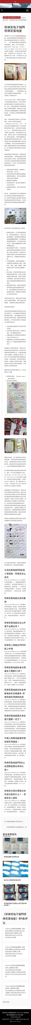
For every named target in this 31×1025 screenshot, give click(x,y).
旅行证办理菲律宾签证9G (12, 880)
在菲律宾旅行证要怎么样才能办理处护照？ (15, 904)
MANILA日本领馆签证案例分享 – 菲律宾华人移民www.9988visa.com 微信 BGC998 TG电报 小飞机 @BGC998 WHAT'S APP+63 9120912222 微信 (15, 990)
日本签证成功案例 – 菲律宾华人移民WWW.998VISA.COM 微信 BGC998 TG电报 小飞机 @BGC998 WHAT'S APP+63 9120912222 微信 (15, 933)
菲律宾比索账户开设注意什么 (14, 821)
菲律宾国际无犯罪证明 (11, 857)
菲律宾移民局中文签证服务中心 (16, 827)
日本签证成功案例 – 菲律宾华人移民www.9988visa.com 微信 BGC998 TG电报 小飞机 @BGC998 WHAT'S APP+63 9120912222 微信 (15, 951)
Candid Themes (16, 1021)
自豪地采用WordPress (8, 1019)
